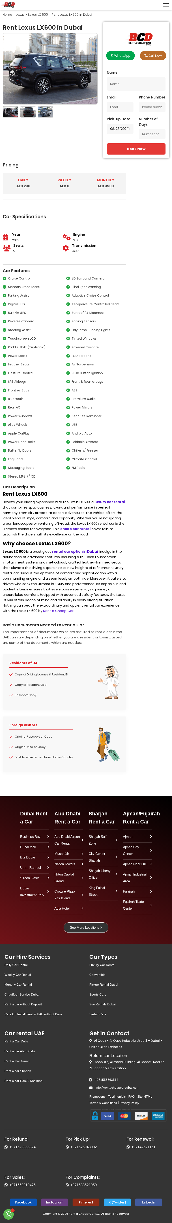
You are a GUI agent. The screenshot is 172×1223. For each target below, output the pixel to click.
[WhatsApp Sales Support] (6, 1185)
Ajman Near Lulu (135, 864)
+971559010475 (22, 1185)
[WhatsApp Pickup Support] (68, 1147)
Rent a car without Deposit (23, 1004)
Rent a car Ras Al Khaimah (23, 1081)
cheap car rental (75, 528)
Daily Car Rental (16, 965)
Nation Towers (64, 864)
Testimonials (117, 1096)
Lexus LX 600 (38, 14)
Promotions (97, 1096)
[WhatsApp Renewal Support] (129, 1147)
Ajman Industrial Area (134, 877)
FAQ (131, 1096)
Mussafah (61, 854)
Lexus (20, 14)
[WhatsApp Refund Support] (6, 1147)
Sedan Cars (97, 1014)
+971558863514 (106, 1079)
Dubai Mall (28, 847)
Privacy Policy (129, 1103)
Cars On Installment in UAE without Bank (33, 1014)
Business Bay (30, 837)
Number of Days (148, 122)
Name (112, 72)
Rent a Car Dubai (16, 1041)
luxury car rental (110, 502)
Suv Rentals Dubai (102, 1004)
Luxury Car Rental (102, 965)
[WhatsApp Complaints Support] (68, 1185)
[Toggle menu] (166, 5)
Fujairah (129, 891)
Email (111, 97)
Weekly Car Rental (17, 974)
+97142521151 (143, 1147)
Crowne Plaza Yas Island (64, 894)
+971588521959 (84, 1185)
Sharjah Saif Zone (97, 840)
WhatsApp (121, 55)
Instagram (54, 1202)
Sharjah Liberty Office (100, 874)
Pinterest (86, 1202)
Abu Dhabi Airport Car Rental (67, 840)
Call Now (155, 55)
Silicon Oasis (29, 878)
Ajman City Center (131, 850)
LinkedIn (148, 1202)
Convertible (97, 974)
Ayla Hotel (61, 908)
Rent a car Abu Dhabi (19, 1051)
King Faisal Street (97, 891)
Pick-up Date (118, 119)
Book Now (136, 148)
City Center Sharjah (97, 857)
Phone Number (152, 97)
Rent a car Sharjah (17, 1071)
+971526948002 (84, 1147)
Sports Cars (97, 994)
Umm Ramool (30, 867)
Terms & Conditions (103, 1103)
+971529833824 (22, 1147)
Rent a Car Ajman (17, 1061)
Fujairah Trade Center (133, 905)
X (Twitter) (117, 1202)
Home (7, 14)
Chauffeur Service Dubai (21, 994)
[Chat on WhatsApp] (9, 1214)
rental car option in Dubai (75, 551)
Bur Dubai (27, 857)
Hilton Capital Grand (64, 877)
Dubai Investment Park (32, 891)
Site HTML (144, 1096)
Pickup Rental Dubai (103, 984)
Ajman (127, 837)
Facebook (23, 1202)
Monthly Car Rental (18, 984)
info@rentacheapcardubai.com (117, 1087)
